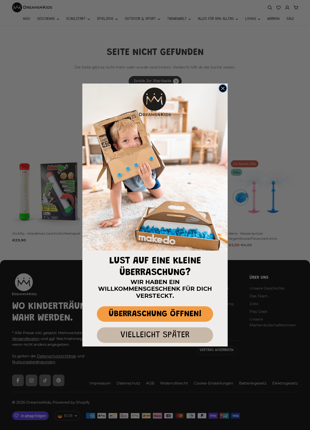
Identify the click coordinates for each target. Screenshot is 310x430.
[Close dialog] (223, 88)
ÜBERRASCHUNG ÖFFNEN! (155, 314)
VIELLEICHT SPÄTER (155, 335)
